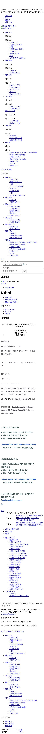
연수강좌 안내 (14, 106)
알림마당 (8, 125)
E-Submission (10, 310)
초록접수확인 (14, 89)
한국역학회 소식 (15, 138)
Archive (8, 311)
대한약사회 (13, 571)
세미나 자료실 (14, 123)
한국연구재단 (14, 564)
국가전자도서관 (15, 587)
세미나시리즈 (10, 111)
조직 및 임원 (14, 53)
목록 (2, 511)
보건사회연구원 (15, 542)
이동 (20, 730)
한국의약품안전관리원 (17, 553)
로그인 (7, 20)
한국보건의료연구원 (17, 551)
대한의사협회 (14, 569)
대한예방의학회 (15, 578)
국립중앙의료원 (15, 585)
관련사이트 (13, 161)
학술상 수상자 (14, 94)
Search (7, 313)
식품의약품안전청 (16, 546)
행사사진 (12, 92)
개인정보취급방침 (12, 529)
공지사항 (12, 135)
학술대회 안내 (14, 85)
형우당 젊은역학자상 (17, 58)
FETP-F (12, 163)
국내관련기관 (10, 538)
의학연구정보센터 (16, 589)
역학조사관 (13, 165)
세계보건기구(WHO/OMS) (19, 596)
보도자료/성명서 (15, 140)
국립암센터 (13, 582)
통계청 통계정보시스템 (18, 555)
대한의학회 (13, 580)
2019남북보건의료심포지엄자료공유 (23, 152)
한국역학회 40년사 (16, 49)
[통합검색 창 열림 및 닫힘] (8, 26)
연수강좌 (8, 96)
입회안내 (12, 70)
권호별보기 (9, 723)
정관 (11, 56)
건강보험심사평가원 (17, 558)
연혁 (11, 47)
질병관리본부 (14, 549)
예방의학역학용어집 (17, 155)
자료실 (7, 142)
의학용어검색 (14, 157)
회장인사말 (13, 42)
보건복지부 (13, 540)
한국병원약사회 (15, 573)
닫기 (2, 259)
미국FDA (12, 593)
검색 (2, 169)
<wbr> (19, 444)
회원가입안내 (14, 73)
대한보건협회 (14, 567)
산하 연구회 (13, 121)
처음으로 (8, 16)
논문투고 (8, 721)
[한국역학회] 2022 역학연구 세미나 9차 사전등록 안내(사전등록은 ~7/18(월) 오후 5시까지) (29, 518)
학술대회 (8, 75)
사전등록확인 (14, 87)
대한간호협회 (14, 576)
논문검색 (8, 726)
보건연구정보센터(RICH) (18, 544)
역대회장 (12, 51)
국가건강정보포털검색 (17, 159)
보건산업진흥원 (15, 562)
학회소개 (8, 32)
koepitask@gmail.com (8, 614)
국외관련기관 (10, 591)
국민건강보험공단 (16, 560)
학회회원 (8, 60)
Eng (6, 18)
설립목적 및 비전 (15, 45)
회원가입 (8, 22)
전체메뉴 (8, 169)
